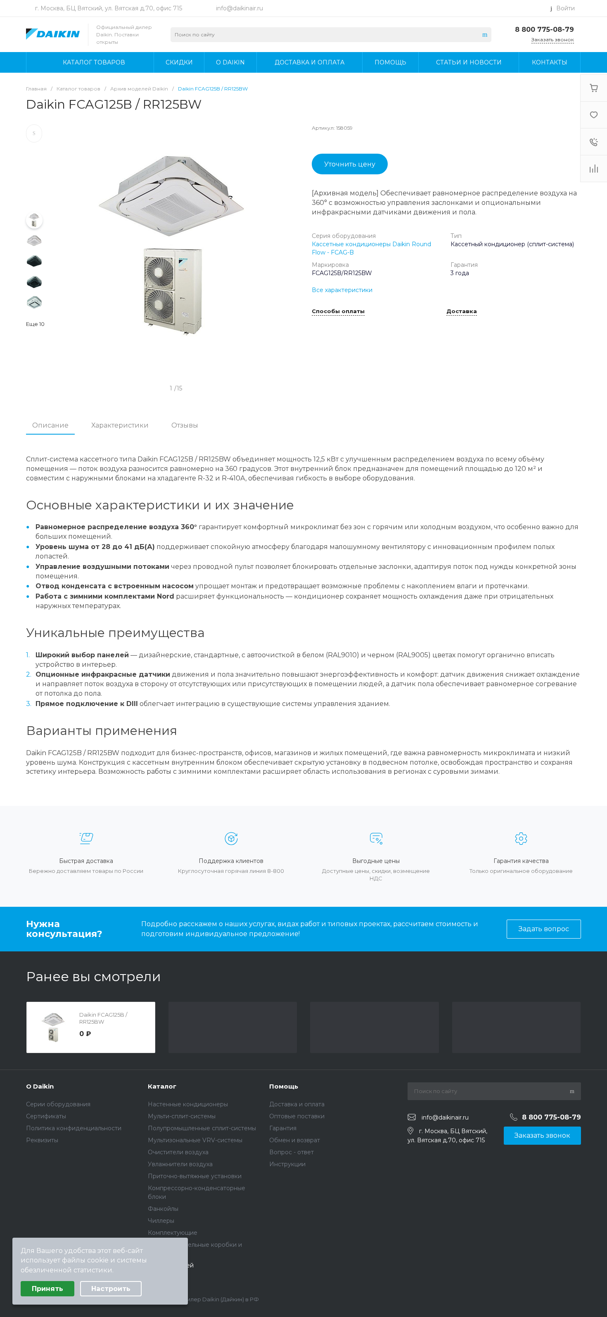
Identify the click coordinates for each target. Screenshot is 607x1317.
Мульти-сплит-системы (182, 1116)
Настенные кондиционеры (188, 1104)
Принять (47, 1289)
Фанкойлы (163, 1208)
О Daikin (40, 1086)
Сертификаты (46, 1116)
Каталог (162, 1086)
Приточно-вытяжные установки (195, 1176)
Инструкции (287, 1164)
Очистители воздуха (178, 1152)
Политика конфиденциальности (73, 1128)
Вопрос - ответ (291, 1152)
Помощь (283, 1086)
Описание (50, 425)
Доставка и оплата (297, 1104)
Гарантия (282, 1128)
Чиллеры (161, 1220)
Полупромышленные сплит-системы (202, 1128)
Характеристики (120, 425)
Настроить (110, 1289)
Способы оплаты (338, 311)
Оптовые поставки (297, 1116)
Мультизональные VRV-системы (195, 1140)
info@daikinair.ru (239, 8)
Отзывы (184, 425)
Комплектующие (172, 1232)
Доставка (461, 311)
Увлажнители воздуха (180, 1164)
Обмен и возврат (294, 1140)
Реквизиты (42, 1140)
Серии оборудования (58, 1104)
